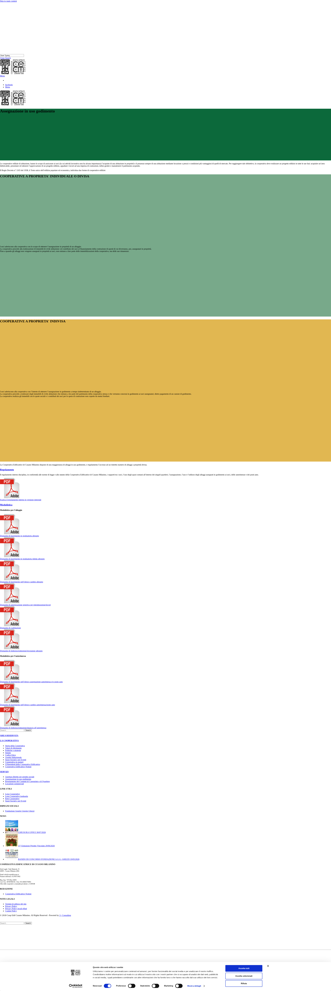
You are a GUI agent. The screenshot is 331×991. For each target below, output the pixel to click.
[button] (2, 76)
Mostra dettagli (194, 986)
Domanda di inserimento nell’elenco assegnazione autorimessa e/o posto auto (31, 682)
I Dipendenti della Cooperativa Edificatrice (22, 764)
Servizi (8, 938)
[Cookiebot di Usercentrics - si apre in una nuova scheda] (75, 986)
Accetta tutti (243, 968)
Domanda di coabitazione (10, 628)
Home (7, 929)
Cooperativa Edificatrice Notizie (18, 767)
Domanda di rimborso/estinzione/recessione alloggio (21, 651)
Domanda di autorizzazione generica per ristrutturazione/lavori (25, 605)
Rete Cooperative (12, 799)
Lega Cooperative (12, 794)
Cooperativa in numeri (14, 762)
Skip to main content (8, 1)
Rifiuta (244, 983)
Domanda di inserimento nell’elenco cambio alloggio (21, 582)
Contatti (8, 943)
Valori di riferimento (13, 748)
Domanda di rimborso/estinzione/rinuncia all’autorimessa (23, 728)
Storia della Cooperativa (15, 746)
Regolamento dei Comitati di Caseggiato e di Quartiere (27, 781)
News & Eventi (11, 940)
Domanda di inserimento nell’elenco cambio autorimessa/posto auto (27, 705)
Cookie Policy (11, 911)
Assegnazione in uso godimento (18, 779)
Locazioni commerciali (14, 784)
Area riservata (11, 945)
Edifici (8, 936)
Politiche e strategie (13, 750)
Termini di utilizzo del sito (15, 904)
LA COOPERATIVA (9, 740)
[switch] (131, 986)
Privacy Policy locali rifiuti (16, 909)
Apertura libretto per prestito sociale (19, 777)
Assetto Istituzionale (13, 757)
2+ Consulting (65, 915)
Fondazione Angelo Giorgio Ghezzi (19, 811)
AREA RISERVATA (9, 735)
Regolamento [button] (7, 469)
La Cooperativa (11, 931)
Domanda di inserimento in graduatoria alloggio (19, 536)
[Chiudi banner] (268, 966)
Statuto (8, 753)
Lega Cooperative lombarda (16, 796)
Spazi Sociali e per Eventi (15, 760)
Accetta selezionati (243, 976)
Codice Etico (10, 755)
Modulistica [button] (6, 504)
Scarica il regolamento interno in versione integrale (20, 500)
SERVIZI (4, 772)
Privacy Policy (11, 906)
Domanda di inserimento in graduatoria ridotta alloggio (22, 559)
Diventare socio (16, 933)
